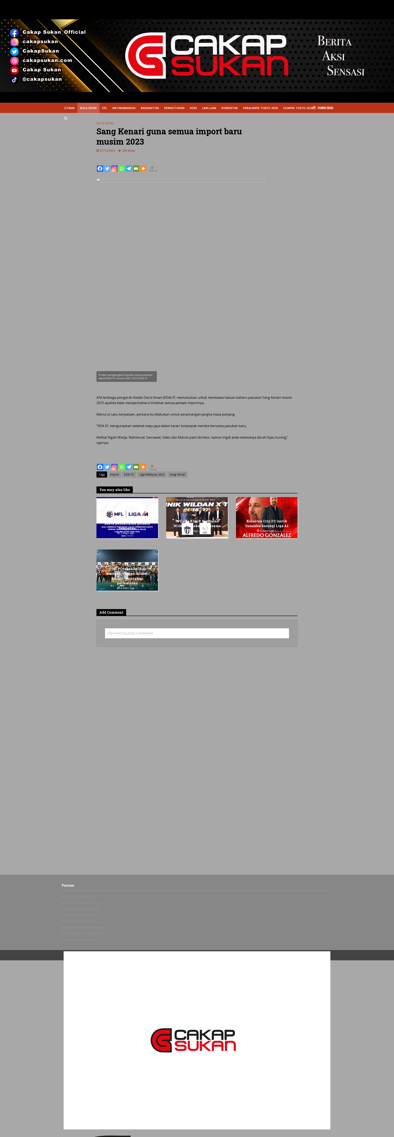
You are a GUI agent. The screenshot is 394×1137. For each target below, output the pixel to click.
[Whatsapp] (121, 165)
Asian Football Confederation (79, 897)
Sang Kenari (177, 474)
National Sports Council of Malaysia (82, 933)
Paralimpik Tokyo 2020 (260, 108)
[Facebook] (100, 165)
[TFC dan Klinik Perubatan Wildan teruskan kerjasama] (197, 517)
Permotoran (174, 108)
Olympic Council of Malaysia (78, 940)
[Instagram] (114, 165)
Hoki (193, 108)
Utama (69, 108)
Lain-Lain (209, 108)
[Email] (136, 165)
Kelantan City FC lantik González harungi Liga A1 (267, 523)
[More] (143, 165)
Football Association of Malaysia (80, 909)
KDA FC (129, 474)
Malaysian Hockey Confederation (81, 915)
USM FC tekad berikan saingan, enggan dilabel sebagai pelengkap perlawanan (127, 576)
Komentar (229, 108)
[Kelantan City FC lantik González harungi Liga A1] (267, 517)
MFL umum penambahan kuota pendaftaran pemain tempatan (127, 523)
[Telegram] (129, 165)
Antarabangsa (123, 108)
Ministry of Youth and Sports (78, 921)
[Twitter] (107, 165)
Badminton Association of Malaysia (82, 903)
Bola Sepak (88, 108)
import (114, 474)
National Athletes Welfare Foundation (83, 927)
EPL (104, 108)
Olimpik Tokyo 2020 (298, 108)
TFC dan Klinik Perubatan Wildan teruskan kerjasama (197, 523)
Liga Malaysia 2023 (152, 474)
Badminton (150, 108)
